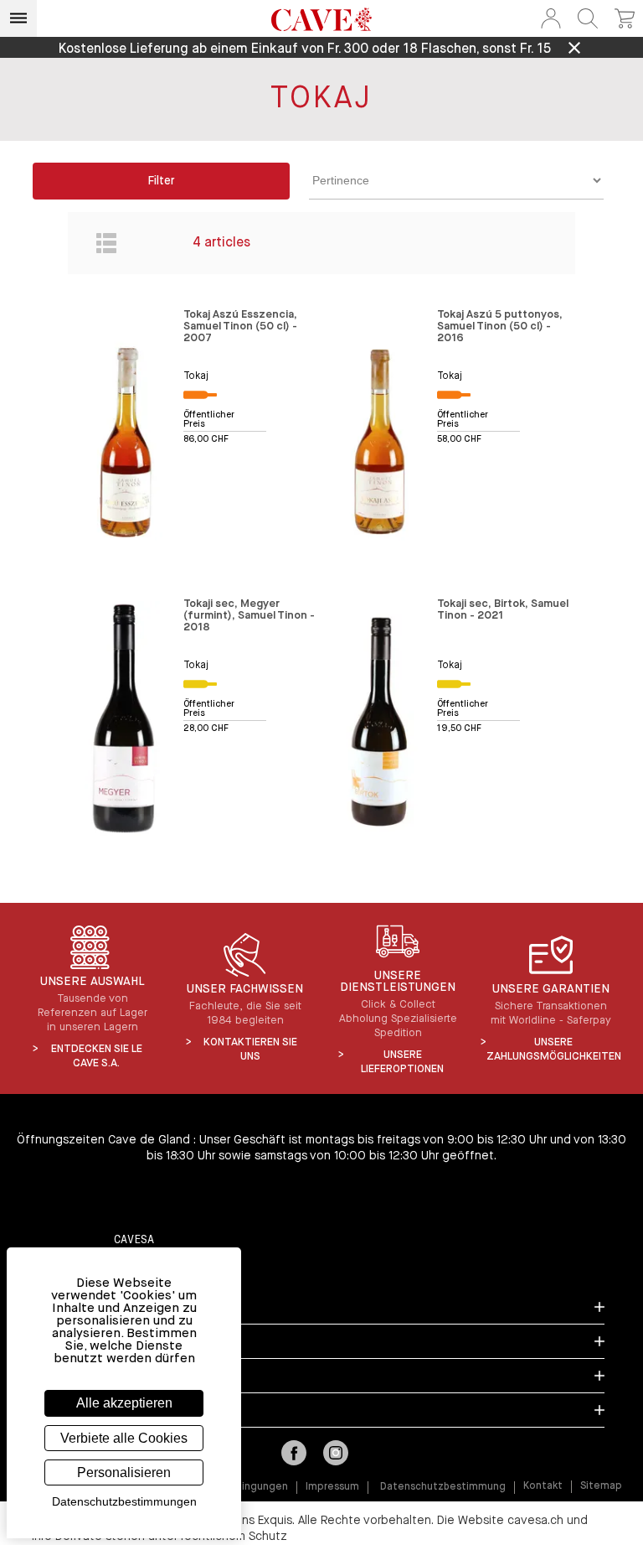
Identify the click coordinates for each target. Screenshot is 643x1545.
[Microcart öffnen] (624, 18)
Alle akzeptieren (124, 1403)
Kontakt (543, 1486)
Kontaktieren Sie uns (250, 1049)
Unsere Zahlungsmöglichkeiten (553, 1049)
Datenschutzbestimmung (443, 1487)
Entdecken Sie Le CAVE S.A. (96, 1056)
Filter (161, 181)
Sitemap (601, 1486)
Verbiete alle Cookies (124, 1438)
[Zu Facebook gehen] (293, 1454)
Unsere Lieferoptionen (402, 1062)
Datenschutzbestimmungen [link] (124, 1501)
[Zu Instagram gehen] (335, 1454)
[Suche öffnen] (587, 18)
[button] (550, 18)
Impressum (332, 1487)
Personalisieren (124, 1472)
